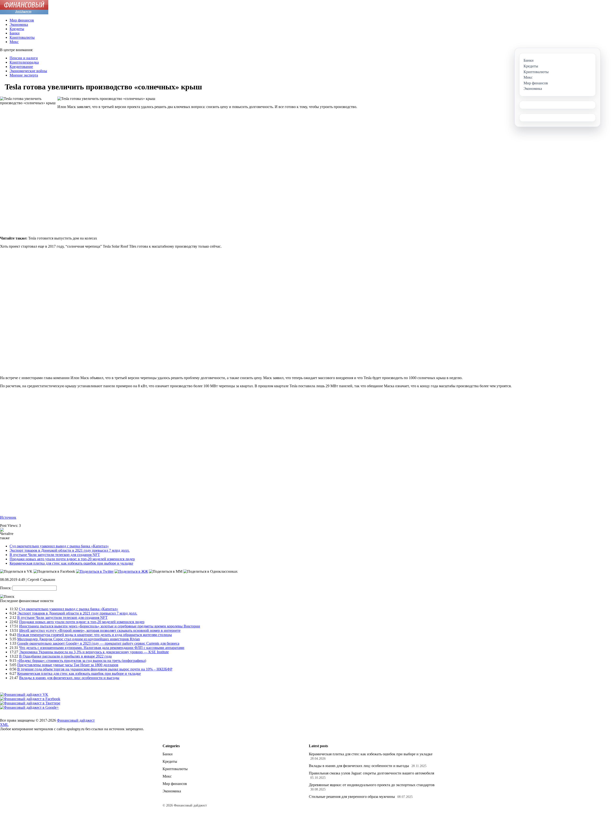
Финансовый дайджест (76, 720)
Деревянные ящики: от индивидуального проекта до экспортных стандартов (372, 785)
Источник (8, 517)
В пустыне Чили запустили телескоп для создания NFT (55, 555)
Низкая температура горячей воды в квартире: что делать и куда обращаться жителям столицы (94, 635)
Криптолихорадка (24, 62)
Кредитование (21, 67)
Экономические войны (28, 71)
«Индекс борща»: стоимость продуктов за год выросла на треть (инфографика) (81, 661)
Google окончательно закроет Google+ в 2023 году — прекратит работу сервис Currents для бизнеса (98, 643)
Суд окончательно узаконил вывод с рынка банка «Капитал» (59, 546)
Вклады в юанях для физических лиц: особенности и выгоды (69, 678)
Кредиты (17, 29)
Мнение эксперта (24, 75)
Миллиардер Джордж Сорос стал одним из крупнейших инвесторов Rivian (78, 639)
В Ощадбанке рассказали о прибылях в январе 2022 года (65, 656)
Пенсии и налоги (24, 58)
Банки (15, 33)
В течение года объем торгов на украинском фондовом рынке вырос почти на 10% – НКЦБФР (94, 669)
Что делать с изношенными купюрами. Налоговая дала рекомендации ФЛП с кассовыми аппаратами (101, 648)
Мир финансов (22, 20)
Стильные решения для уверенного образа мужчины (352, 797)
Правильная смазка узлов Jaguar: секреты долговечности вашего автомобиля (371, 773)
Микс (14, 42)
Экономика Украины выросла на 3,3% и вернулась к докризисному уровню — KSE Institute (94, 652)
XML (4, 725)
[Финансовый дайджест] (24, 13)
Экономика (19, 24)
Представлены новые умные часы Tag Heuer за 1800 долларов (67, 665)
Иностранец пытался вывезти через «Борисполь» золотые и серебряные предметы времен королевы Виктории (109, 626)
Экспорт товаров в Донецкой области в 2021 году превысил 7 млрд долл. (70, 550)
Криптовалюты (22, 37)
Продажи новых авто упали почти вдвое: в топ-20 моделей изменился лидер (72, 559)
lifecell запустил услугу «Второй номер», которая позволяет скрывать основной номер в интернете (99, 630)
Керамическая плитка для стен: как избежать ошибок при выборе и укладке (71, 563)
